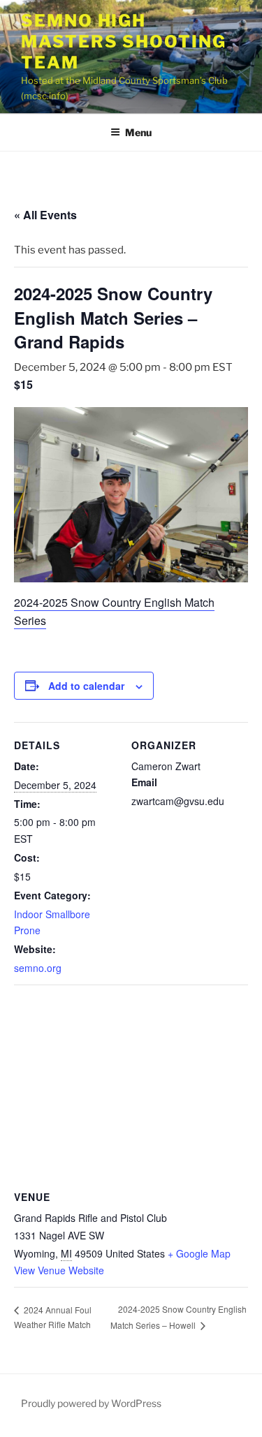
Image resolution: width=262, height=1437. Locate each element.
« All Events (45, 215)
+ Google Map (199, 1253)
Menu (138, 132)
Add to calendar (86, 686)
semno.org (37, 968)
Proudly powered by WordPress (91, 1403)
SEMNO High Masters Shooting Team (123, 41)
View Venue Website (59, 1270)
